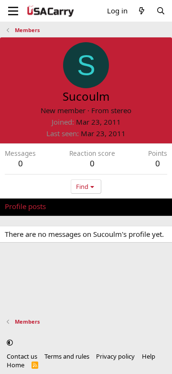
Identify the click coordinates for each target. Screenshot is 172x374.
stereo (121, 110)
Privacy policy (115, 356)
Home (15, 365)
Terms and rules (66, 356)
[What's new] (141, 11)
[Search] (160, 11)
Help (148, 356)
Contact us (22, 356)
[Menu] (13, 11)
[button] (10, 342)
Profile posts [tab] (25, 206)
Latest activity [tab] (77, 206)
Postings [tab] (124, 206)
